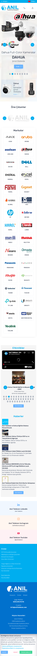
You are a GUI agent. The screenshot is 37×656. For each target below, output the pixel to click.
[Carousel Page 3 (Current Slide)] (15, 74)
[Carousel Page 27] (7, 401)
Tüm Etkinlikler (18, 405)
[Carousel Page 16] (9, 399)
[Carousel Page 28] (10, 401)
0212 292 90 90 (18, 602)
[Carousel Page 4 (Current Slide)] (11, 397)
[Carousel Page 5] (20, 74)
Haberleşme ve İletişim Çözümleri (10, 554)
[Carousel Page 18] (13, 399)
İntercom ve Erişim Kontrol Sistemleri (11, 568)
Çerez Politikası (18, 619)
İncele (17, 69)
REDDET (16, 652)
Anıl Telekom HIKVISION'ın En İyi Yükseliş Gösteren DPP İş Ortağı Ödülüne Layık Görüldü (16, 466)
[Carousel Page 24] (28, 399)
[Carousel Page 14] (4, 399)
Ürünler (19, 595)
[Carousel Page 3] (8, 397)
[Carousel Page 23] (25, 399)
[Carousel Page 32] (19, 401)
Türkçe (33, 1)
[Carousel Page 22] (23, 399)
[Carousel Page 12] (30, 397)
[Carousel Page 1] (10, 74)
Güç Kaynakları (5, 577)
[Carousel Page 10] (26, 397)
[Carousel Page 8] (27, 74)
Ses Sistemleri (5, 571)
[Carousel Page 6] (22, 74)
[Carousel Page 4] (17, 74)
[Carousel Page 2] (12, 74)
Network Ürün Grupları (7, 557)
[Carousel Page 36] (29, 401)
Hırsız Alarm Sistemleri (7, 559)
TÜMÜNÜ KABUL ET (26, 652)
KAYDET (4, 652)
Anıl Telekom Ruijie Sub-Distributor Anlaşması (18, 483)
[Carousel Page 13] (33, 397)
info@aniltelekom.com (18, 607)
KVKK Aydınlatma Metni (18, 621)
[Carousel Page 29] (12, 401)
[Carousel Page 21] (21, 399)
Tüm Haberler (18, 492)
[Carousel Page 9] (23, 397)
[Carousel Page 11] (28, 397)
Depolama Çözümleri (7, 566)
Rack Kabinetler (5, 575)
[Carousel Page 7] (24, 74)
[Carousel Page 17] (11, 399)
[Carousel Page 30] (15, 401)
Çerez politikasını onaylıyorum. (12, 646)
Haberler (19, 416)
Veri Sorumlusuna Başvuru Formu (18, 626)
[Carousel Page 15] (6, 399)
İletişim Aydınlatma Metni (18, 628)
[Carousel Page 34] (24, 401)
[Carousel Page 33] (22, 401)
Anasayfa (12, 595)
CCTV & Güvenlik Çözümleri (8, 552)
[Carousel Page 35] (27, 401)
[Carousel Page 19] (16, 399)
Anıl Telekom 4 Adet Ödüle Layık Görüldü (16, 451)
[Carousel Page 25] (30, 399)
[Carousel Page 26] (33, 399)
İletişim (5, 1)
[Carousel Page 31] (17, 401)
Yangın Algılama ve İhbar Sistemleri (11, 564)
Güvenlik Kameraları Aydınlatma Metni (18, 623)
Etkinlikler (18, 348)
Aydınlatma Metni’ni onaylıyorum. (13, 648)
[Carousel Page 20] (18, 399)
